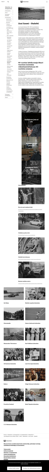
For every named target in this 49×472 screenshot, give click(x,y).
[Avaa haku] (8, 2)
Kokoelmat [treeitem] (8, 22)
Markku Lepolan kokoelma (32, 303)
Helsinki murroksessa (24, 257)
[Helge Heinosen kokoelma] (35, 374)
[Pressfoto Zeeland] (14, 395)
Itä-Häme (6, 303)
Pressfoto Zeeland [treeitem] (9, 54)
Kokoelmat (31, 434)
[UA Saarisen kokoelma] (14, 354)
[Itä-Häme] (14, 293)
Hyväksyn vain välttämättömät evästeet (32, 468)
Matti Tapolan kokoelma (31, 404)
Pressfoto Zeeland (9, 404)
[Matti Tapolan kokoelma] (35, 395)
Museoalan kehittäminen (10, 456)
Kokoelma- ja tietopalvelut (13, 434)
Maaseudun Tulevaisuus (10, 343)
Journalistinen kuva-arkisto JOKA (11, 436)
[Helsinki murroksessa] (31, 245)
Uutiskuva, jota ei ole (24, 233)
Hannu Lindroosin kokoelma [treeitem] (10, 71)
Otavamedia (7, 323)
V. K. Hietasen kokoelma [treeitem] (9, 60)
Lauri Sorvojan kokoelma (32, 363)
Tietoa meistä (7, 449)
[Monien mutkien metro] (31, 270)
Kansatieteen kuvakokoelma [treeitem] (9, 78)
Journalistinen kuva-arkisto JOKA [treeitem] (9, 28)
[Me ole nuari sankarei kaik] (31, 196)
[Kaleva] (14, 374)
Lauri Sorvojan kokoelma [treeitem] (9, 46)
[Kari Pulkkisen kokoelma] (35, 334)
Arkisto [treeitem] (6, 12)
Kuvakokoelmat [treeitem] (8, 17)
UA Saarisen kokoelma (10, 363)
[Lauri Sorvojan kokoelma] (35, 354)
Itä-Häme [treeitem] (9, 64)
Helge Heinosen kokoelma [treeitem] (10, 51)
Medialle (6, 459)
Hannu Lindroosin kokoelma (32, 323)
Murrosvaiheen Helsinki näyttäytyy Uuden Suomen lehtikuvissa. (29, 259)
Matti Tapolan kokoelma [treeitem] (9, 57)
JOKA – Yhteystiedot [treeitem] (9, 75)
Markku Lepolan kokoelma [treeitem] (10, 67)
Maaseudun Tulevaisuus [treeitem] (9, 38)
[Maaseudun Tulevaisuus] (14, 334)
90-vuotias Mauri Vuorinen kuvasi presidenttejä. (26, 235)
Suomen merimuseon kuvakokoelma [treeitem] (9, 88)
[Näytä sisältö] (12, 10)
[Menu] (47, 2)
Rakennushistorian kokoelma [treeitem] (9, 81)
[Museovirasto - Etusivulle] (24, 2)
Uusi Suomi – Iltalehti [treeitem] (9, 62)
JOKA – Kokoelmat (23, 436)
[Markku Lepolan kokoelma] (35, 293)
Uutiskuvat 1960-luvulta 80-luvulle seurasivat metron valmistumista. (30, 283)
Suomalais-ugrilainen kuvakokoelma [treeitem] (9, 84)
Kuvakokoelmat (24, 434)
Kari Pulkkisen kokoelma (31, 343)
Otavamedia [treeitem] (9, 69)
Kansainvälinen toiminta (10, 457)
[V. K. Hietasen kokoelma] (14, 415)
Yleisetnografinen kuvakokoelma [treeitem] (9, 92)
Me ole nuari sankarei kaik (25, 207)
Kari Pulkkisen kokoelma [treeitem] (9, 41)
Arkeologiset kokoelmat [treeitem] (7, 15)
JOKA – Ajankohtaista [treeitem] (9, 30)
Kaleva (5, 384)
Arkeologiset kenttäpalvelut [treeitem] (7, 95)
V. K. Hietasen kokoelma (10, 424)
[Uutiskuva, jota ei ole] (31, 221)
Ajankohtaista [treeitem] (8, 19)
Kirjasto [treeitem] (6, 97)
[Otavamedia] (14, 314)
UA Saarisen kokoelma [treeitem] (9, 44)
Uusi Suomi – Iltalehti (32, 436)
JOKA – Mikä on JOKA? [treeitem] (9, 33)
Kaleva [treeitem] (8, 48)
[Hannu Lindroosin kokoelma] (35, 314)
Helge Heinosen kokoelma (32, 384)
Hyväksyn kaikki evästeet (13, 468)
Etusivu (5, 434)
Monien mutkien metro (24, 281)
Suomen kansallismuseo (9, 454)
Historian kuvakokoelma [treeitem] (9, 25)
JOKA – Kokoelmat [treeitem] (10, 35)
